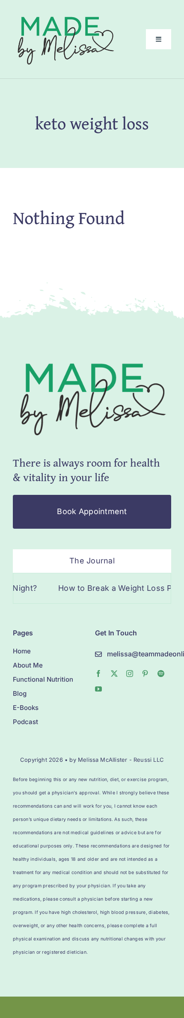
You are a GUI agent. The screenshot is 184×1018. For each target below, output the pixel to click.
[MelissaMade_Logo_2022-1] (65, 14)
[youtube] (98, 689)
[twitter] (114, 673)
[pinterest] (145, 673)
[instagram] (129, 673)
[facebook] (98, 673)
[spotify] (160, 673)
